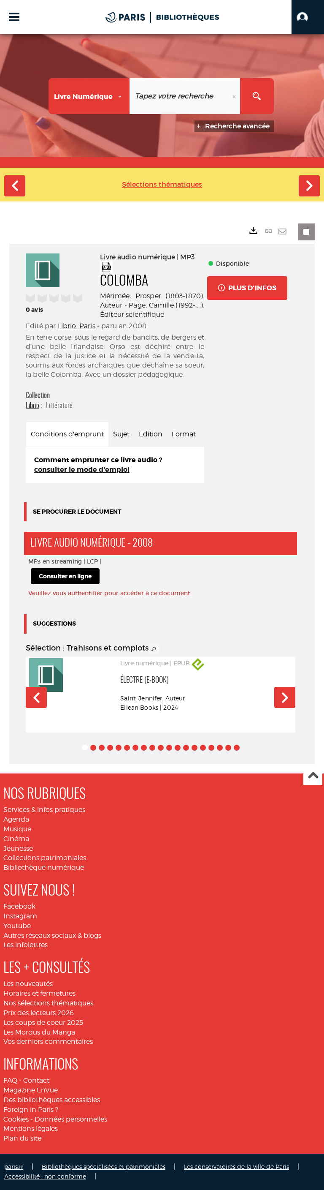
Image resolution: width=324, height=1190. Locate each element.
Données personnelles (71, 1119)
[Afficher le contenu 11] (169, 748)
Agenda (16, 819)
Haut (312, 776)
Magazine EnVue (30, 1090)
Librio (32, 405)
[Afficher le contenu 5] (119, 748)
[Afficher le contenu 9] (152, 748)
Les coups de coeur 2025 (43, 1022)
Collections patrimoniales (44, 858)
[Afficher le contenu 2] (93, 748)
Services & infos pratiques (44, 810)
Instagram (20, 916)
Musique (17, 829)
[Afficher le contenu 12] (178, 748)
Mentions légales (30, 1129)
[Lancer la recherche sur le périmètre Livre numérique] (257, 96)
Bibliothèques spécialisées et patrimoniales (103, 1166)
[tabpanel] (115, 465)
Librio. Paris (76, 326)
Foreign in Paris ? (30, 1110)
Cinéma (16, 839)
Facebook (19, 906)
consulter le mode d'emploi (82, 469)
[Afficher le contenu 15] (203, 748)
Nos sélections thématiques (48, 1003)
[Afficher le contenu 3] (102, 748)
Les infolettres (25, 945)
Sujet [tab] (121, 434)
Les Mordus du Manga (39, 1032)
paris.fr (13, 1166)
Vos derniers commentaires (48, 1042)
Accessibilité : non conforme (45, 1176)
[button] (308, 17)
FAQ (10, 1080)
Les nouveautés (28, 984)
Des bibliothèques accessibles (51, 1100)
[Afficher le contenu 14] (194, 748)
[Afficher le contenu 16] (211, 748)
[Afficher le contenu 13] (186, 748)
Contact (36, 1080)
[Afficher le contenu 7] (135, 748)
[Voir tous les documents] (153, 649)
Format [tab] (184, 434)
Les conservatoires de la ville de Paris (236, 1166)
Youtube (17, 926)
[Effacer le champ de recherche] (235, 96)
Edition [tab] (150, 434)
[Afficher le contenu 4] (110, 748)
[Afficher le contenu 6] (127, 748)
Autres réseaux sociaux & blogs (52, 935)
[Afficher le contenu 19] (237, 748)
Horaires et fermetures (39, 993)
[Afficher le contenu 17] (220, 748)
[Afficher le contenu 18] (228, 748)
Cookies (16, 1119)
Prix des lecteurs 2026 (38, 1013)
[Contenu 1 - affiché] (85, 748)
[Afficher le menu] (14, 16)
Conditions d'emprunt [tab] (67, 434)
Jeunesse (18, 848)
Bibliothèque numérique (43, 867)
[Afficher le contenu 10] (161, 748)
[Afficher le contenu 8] (144, 748)
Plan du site (22, 1138)
